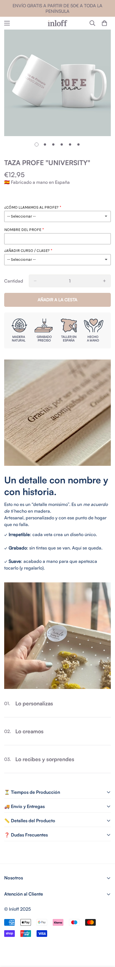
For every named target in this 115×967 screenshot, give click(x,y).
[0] (104, 23)
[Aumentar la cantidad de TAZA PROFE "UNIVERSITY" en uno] (104, 281)
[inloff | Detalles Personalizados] (57, 23)
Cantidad (13, 281)
